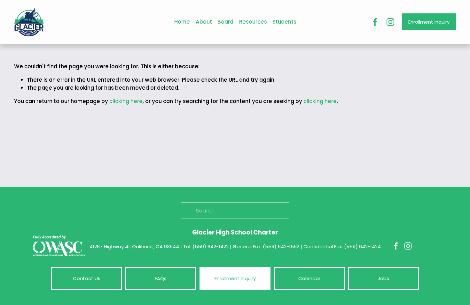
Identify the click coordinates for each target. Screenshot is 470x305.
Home (182, 22)
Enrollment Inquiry (429, 22)
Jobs (383, 278)
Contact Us (86, 278)
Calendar (309, 278)
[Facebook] (375, 22)
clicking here (126, 101)
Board (225, 22)
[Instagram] (390, 22)
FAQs (161, 278)
